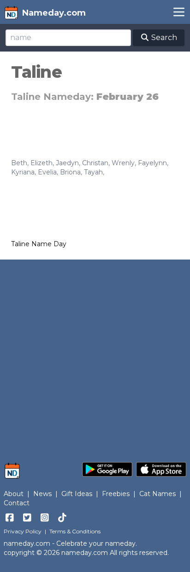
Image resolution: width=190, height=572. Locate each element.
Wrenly (123, 163)
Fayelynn (152, 163)
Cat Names (157, 494)
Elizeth (41, 163)
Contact (17, 503)
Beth (19, 163)
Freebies (116, 494)
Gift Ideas (76, 494)
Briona (70, 172)
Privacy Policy (23, 531)
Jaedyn (67, 163)
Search (163, 37)
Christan (95, 163)
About (14, 494)
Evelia (47, 172)
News (42, 494)
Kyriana (23, 172)
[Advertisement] (95, 356)
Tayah (93, 172)
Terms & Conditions (75, 531)
